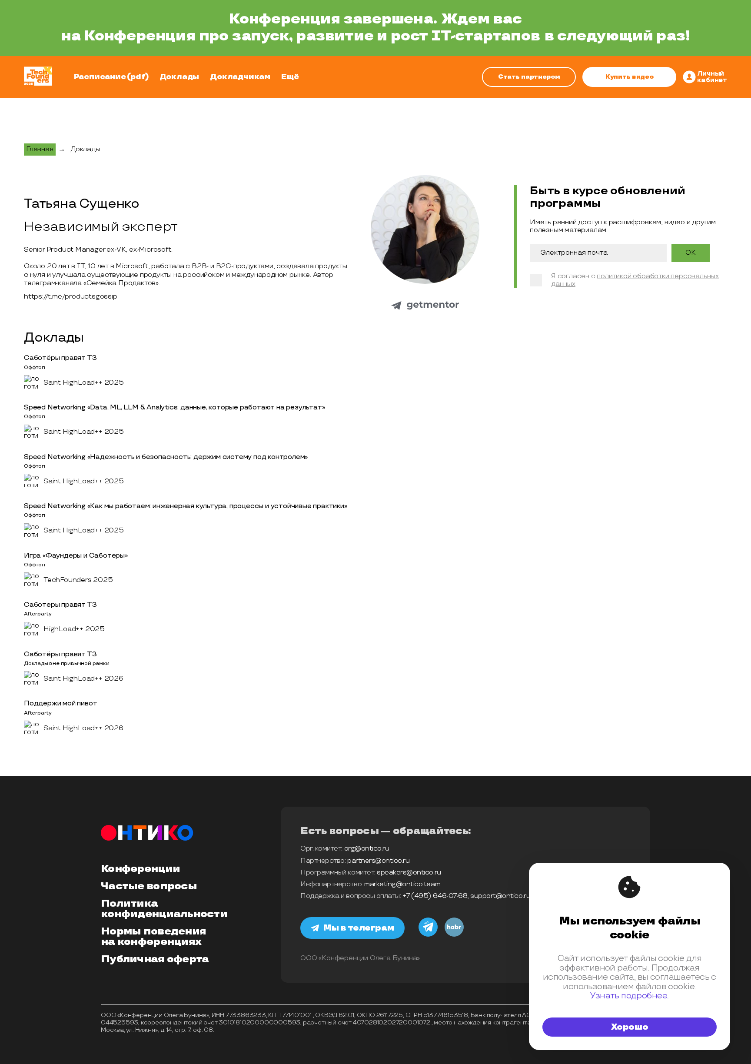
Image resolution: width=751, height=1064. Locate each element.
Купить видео (629, 76)
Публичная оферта (155, 959)
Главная (39, 149)
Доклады (179, 76)
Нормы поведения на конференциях (153, 936)
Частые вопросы (149, 886)
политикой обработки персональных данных (635, 280)
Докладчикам (240, 76)
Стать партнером (529, 76)
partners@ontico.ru (378, 861)
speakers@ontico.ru (409, 872)
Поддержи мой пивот (60, 703)
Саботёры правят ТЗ (60, 358)
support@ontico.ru (500, 896)
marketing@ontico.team (402, 884)
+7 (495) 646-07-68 (434, 896)
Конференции (140, 869)
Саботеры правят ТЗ (60, 605)
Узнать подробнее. (629, 996)
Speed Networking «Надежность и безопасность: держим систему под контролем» (166, 457)
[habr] (454, 935)
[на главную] (38, 76)
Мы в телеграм (358, 928)
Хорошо (629, 1027)
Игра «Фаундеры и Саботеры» (76, 556)
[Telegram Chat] (428, 935)
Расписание (100, 76)
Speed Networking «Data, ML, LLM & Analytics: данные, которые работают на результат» (174, 407)
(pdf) (138, 76)
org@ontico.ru (366, 849)
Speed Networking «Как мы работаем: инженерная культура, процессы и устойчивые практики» (185, 506)
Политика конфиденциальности (164, 908)
